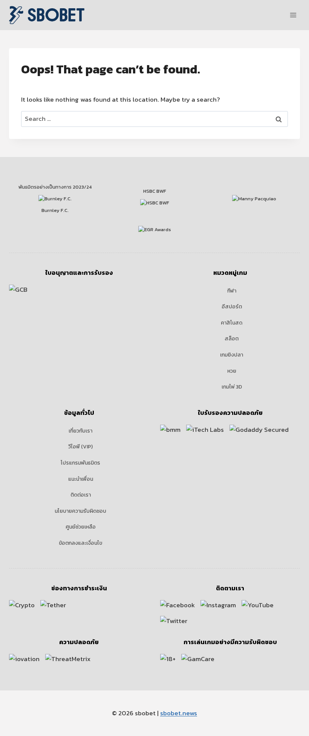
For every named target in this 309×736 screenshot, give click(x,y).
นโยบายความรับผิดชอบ (80, 511)
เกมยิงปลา (231, 355)
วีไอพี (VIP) (80, 447)
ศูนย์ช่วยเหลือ (81, 527)
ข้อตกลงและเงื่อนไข (80, 543)
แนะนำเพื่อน (80, 479)
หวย (231, 371)
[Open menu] (293, 15)
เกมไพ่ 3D (232, 387)
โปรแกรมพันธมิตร (80, 463)
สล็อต (232, 339)
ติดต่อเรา (80, 495)
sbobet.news (178, 713)
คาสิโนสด (231, 323)
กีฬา (231, 291)
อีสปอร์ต (232, 307)
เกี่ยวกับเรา (80, 431)
